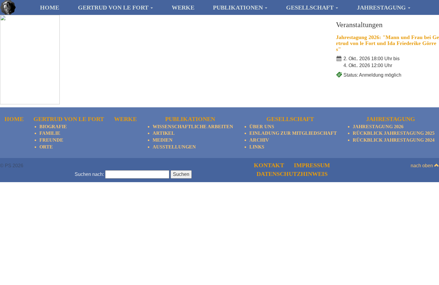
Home (49, 7)
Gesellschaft (310, 7)
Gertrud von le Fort (114, 7)
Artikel (164, 133)
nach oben (422, 165)
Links (256, 146)
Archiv (259, 139)
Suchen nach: (89, 174)
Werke (183, 7)
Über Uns (261, 126)
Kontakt (269, 165)
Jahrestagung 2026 (378, 126)
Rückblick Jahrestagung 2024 (394, 139)
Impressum (312, 165)
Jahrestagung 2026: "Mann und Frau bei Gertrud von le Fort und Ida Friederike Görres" (387, 43)
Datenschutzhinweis (292, 174)
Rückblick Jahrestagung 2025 (394, 133)
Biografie (53, 126)
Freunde (51, 139)
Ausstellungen (174, 146)
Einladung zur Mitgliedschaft (293, 133)
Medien (163, 139)
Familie (49, 133)
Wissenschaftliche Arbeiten (193, 126)
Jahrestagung (382, 7)
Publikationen (238, 7)
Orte (46, 146)
